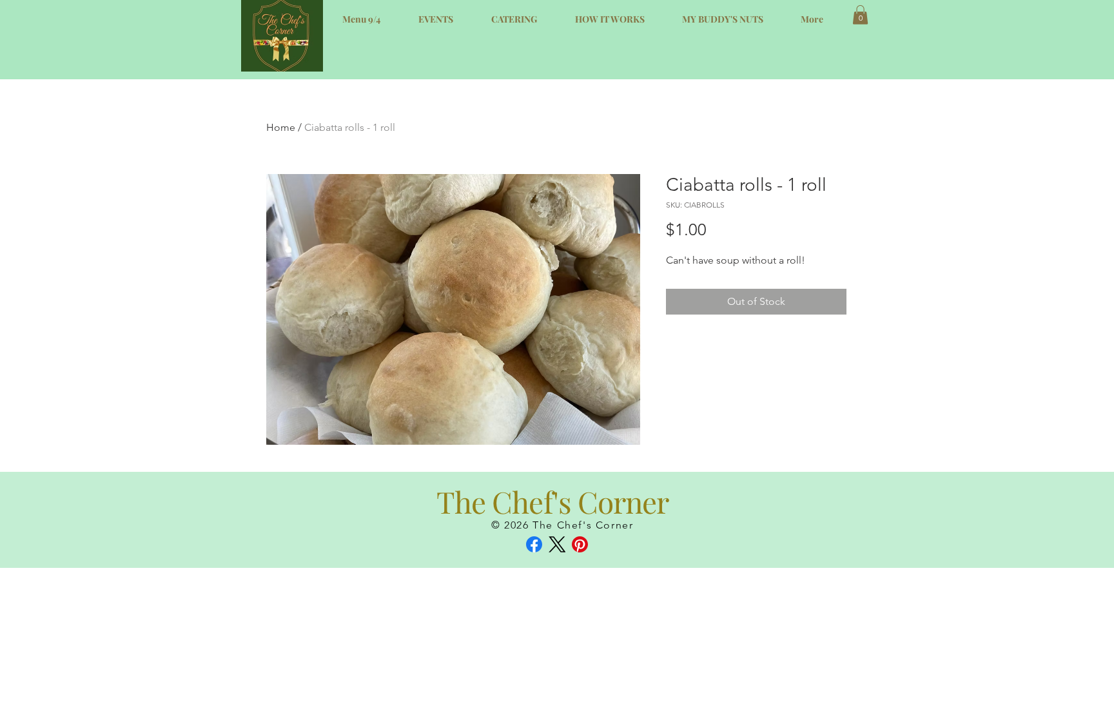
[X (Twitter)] (557, 544)
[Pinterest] (580, 544)
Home (280, 127)
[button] (860, 14)
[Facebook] (534, 544)
